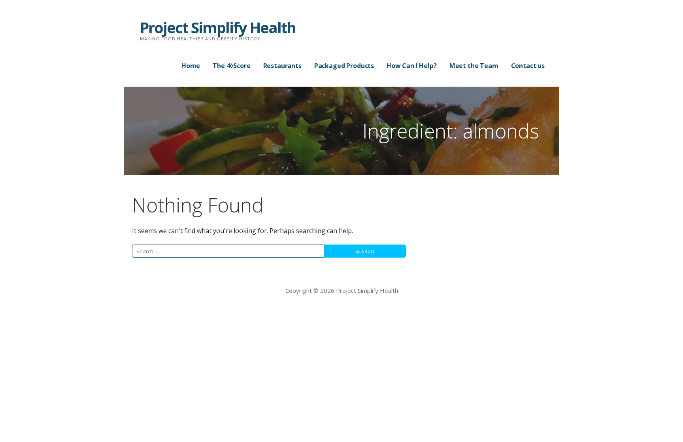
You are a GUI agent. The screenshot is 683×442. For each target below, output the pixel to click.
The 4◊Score (231, 65)
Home (190, 65)
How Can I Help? (412, 65)
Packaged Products (344, 65)
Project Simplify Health (218, 27)
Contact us (528, 65)
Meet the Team (473, 65)
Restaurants (282, 65)
